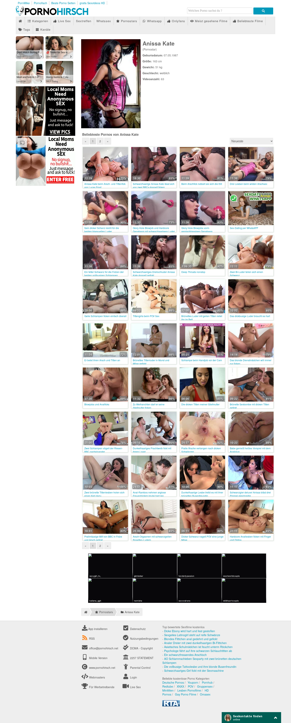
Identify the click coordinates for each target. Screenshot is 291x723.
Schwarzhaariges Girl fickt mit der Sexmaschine (194, 671)
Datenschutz (137, 629)
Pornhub (207, 682)
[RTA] (171, 705)
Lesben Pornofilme (189, 690)
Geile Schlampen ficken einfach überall (105, 316)
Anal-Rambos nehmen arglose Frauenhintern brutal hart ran (149, 494)
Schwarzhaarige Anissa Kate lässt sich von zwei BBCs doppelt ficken (153, 185)
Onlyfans (178, 21)
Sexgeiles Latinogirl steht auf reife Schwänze (192, 635)
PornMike (24, 3)
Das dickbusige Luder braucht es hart (250, 316)
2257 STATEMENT (141, 658)
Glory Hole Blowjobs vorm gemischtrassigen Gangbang (196, 229)
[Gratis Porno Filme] (59, 15)
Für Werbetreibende (101, 687)
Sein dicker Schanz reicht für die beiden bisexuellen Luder (101, 229)
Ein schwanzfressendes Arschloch (185, 655)
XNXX (180, 686)
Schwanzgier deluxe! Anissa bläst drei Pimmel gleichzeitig (250, 494)
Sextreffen (83, 21)
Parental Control (139, 668)
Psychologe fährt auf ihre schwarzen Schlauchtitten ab (198, 651)
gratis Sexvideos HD (92, 3)
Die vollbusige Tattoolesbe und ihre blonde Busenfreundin (200, 667)
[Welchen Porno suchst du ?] (263, 11)
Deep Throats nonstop (193, 272)
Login (133, 677)
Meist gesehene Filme (210, 21)
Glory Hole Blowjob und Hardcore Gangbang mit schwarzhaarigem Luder (154, 229)
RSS (92, 638)
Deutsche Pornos (173, 682)
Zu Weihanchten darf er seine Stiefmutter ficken (149, 406)
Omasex (205, 694)
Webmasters (96, 677)
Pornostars (128, 21)
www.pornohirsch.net (102, 668)
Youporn (193, 682)
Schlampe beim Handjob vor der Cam (201, 360)
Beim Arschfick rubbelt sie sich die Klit (201, 183)
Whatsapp (154, 21)
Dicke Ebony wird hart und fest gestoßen (189, 631)
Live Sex (64, 21)
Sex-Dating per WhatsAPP (244, 228)
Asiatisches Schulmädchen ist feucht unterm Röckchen (198, 647)
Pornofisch (40, 3)
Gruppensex (205, 686)
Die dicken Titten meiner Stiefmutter (200, 404)
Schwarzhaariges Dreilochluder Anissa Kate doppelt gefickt (154, 273)
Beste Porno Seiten (63, 3)
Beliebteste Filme (249, 21)
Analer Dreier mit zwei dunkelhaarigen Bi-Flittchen (195, 643)
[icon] (20, 21)
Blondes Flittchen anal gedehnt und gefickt (190, 639)
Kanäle (44, 29)
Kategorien (39, 21)
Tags (26, 29)
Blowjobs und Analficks (96, 404)
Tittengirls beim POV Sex (146, 316)
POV (190, 686)
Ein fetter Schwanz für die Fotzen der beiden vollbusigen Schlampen (104, 273)
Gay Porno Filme (185, 694)
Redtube (167, 686)
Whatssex (103, 21)
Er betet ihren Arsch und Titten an (102, 360)
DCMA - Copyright (141, 648)
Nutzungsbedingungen (143, 638)
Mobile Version (97, 658)
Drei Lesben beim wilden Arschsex (248, 183)
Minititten (168, 690)
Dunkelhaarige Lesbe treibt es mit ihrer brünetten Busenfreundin (202, 494)
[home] (85, 612)
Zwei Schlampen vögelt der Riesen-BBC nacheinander (103, 450)
